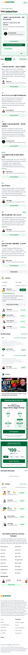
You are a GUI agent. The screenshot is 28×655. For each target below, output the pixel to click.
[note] (8, 48)
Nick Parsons (4, 560)
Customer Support (19, 622)
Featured (8, 59)
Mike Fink (3, 556)
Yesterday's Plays (5, 625)
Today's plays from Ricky (12, 304)
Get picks (23, 290)
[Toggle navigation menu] (2, 2)
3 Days (16, 456)
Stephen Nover (4, 569)
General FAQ (18, 633)
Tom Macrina (4, 573)
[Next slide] (6, 53)
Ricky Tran (3, 563)
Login (25, 2)
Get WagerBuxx (14, 431)
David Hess (3, 550)
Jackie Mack (18, 550)
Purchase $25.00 (14, 86)
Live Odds (3, 633)
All (14, 59)
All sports (4, 282)
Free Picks (3, 627)
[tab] (21, 53)
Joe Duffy (3, 553)
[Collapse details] (24, 304)
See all (25, 470)
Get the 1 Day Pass (14, 461)
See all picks (14, 272)
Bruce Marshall (4, 546)
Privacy (17, 625)
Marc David (17, 553)
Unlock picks (24, 334)
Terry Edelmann (18, 569)
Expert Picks (3, 630)
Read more (5, 29)
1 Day (6, 456)
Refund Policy (18, 630)
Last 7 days (18, 282)
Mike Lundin (18, 556)
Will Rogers (17, 573)
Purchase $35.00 (14, 177)
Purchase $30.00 (14, 205)
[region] (14, 35)
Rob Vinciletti (18, 563)
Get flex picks (23, 59)
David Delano (18, 546)
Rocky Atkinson (4, 566)
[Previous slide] (3, 53)
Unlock (23, 350)
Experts (2, 622)
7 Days (22, 456)
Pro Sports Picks (19, 560)
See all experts (23, 484)
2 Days (11, 456)
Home (2, 619)
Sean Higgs (17, 566)
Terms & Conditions (19, 628)
